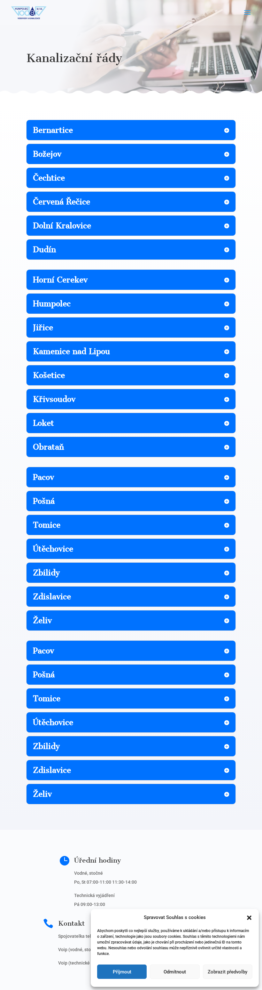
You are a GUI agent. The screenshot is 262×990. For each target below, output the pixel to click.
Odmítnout (175, 972)
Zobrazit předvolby (227, 972)
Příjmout (122, 972)
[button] (249, 918)
